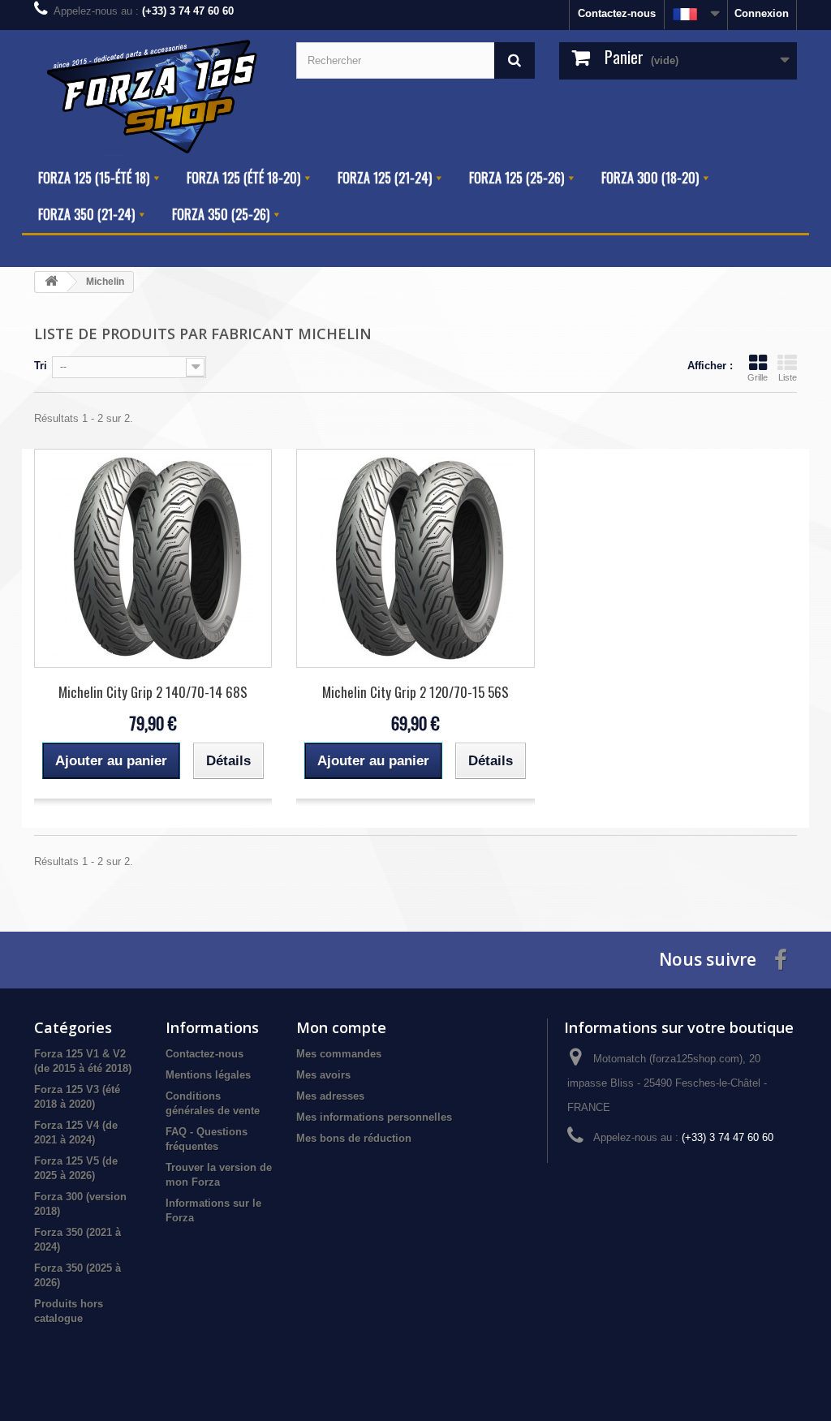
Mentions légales (208, 1075)
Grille (757, 377)
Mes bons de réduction (353, 1138)
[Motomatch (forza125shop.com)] (153, 95)
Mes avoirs (323, 1075)
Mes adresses (330, 1096)
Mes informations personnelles (374, 1117)
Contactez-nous (617, 13)
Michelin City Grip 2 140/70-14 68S (153, 692)
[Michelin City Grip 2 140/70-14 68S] (153, 558)
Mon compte (341, 1027)
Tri (40, 366)
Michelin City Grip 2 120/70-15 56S (415, 692)
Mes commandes (338, 1054)
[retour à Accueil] (51, 282)
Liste (787, 377)
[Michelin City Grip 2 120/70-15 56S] (415, 558)
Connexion (761, 13)
